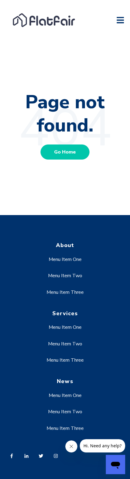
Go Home (65, 152)
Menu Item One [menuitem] (65, 259)
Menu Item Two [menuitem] (65, 275)
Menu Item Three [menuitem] (65, 292)
